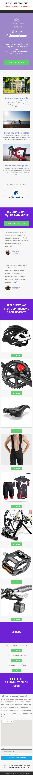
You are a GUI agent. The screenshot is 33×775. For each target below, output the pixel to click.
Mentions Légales (20, 767)
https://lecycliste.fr (17, 765)
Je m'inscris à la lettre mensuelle (16, 757)
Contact (11, 767)
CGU (27, 767)
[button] (31, 11)
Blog (24, 765)
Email (3, 748)
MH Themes (27, 773)
